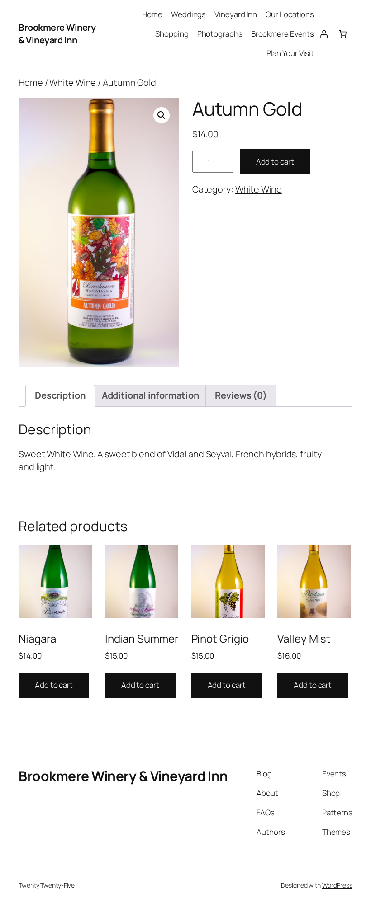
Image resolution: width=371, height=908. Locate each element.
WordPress (337, 885)
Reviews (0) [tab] (241, 395)
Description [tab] (60, 395)
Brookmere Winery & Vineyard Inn (57, 33)
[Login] (323, 33)
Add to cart (275, 161)
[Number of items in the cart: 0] (342, 33)
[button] (161, 115)
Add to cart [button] (54, 685)
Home (31, 82)
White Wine (72, 82)
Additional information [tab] (150, 395)
